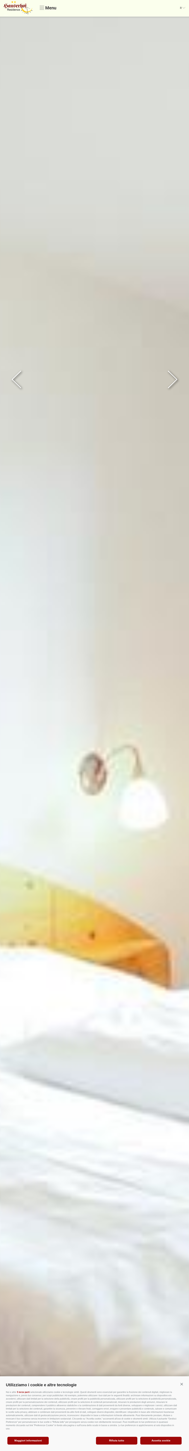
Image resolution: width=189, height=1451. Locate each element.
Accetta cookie (161, 1440)
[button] (181, 1384)
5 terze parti (23, 1392)
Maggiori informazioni (28, 1440)
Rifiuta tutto (116, 1440)
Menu (50, 8)
